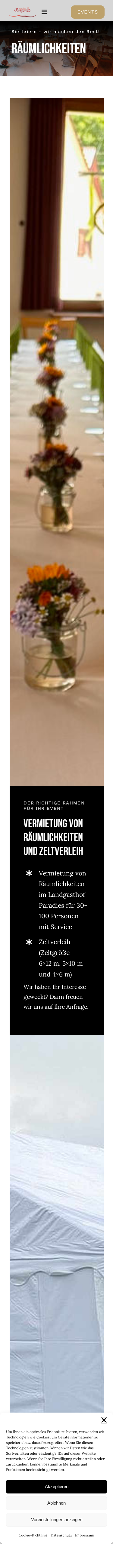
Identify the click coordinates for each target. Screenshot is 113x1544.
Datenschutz (61, 1535)
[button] (104, 1420)
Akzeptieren (56, 1486)
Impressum (84, 1535)
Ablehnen (56, 1503)
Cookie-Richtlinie (33, 1535)
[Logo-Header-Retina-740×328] (22, 8)
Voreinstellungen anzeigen (56, 1519)
